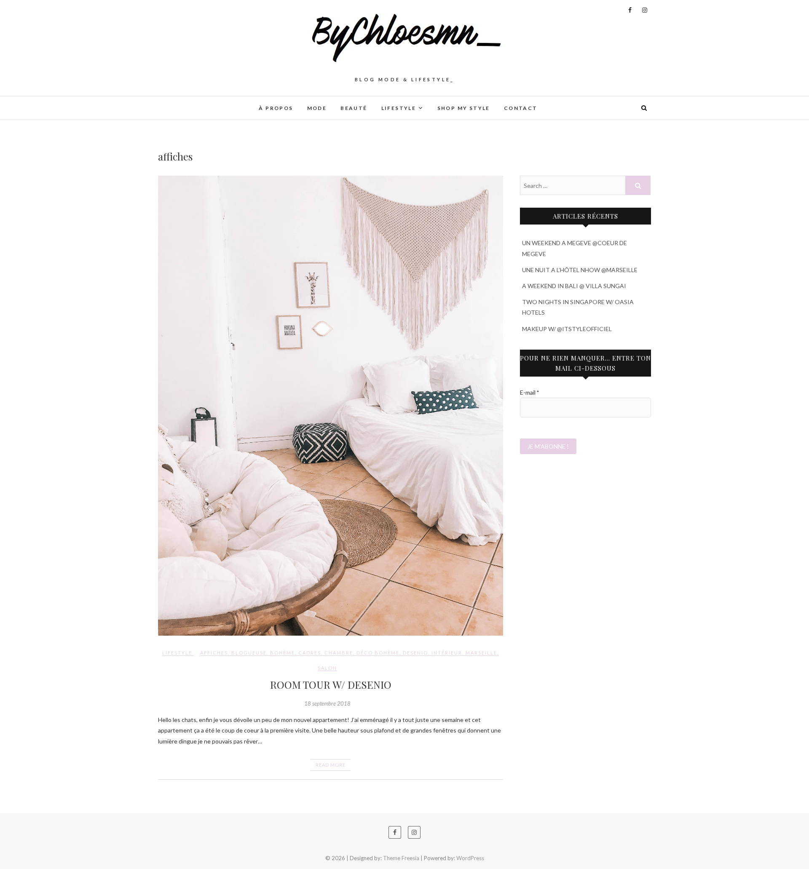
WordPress (470, 858)
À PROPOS (276, 108)
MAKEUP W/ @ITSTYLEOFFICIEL (567, 328)
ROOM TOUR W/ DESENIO (330, 684)
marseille (481, 652)
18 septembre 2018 (327, 703)
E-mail (529, 392)
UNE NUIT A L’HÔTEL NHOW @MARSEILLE (580, 269)
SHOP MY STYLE (463, 108)
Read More (331, 764)
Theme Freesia (401, 858)
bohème (282, 652)
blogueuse (249, 652)
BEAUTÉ (353, 108)
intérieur (446, 652)
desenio (415, 652)
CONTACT (521, 108)
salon (327, 668)
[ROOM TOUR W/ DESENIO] (330, 406)
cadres (309, 652)
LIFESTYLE (398, 108)
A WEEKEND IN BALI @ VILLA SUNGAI (574, 285)
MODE (317, 108)
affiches (214, 652)
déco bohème (377, 652)
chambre (338, 652)
